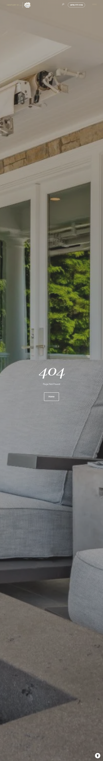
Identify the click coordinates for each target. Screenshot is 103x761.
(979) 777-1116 (76, 5)
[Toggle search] (63, 4)
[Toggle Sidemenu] (94, 4)
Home (51, 396)
